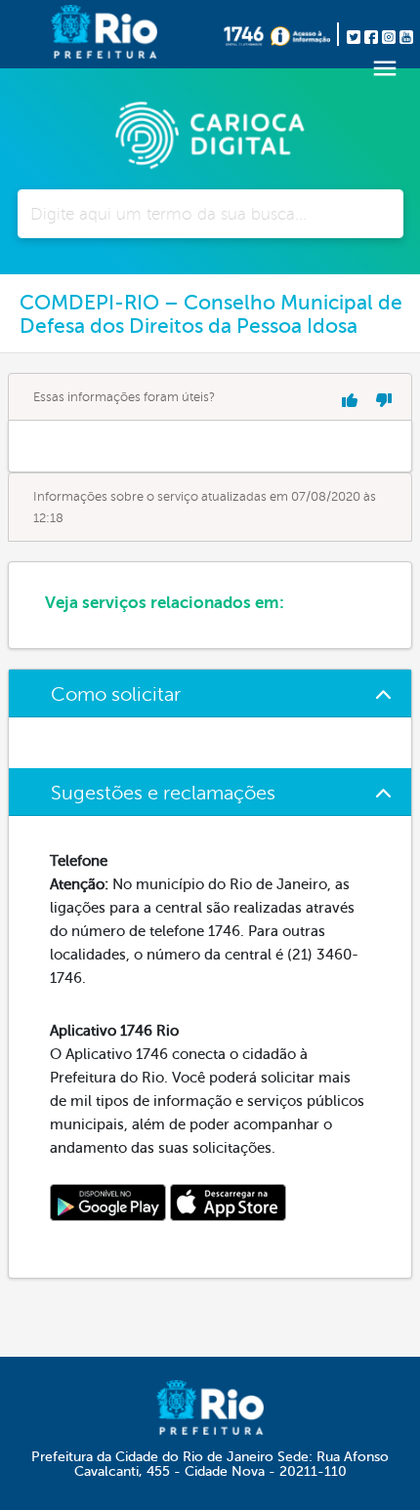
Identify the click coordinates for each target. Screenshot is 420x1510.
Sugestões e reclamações (163, 793)
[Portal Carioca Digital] (210, 133)
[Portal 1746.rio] (247, 34)
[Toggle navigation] (384, 68)
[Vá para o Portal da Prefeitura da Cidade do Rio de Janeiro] (73, 34)
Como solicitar (116, 694)
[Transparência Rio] (305, 34)
